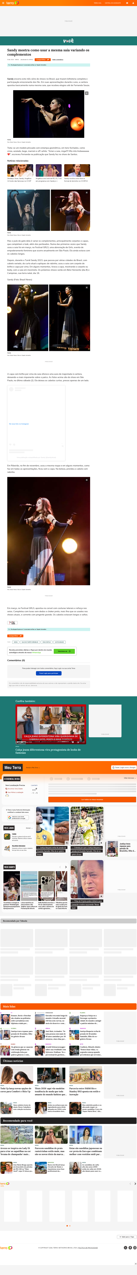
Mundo (13, 1044)
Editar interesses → (130, 778)
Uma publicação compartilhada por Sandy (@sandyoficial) (36, 457)
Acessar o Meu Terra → (33, 767)
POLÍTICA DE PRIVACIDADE (88, 1248)
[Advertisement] (120, 1108)
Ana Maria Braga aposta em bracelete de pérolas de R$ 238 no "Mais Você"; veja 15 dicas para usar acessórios (23, 1168)
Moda (16, 642)
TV (11, 1013)
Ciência (47, 1028)
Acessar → (29, 828)
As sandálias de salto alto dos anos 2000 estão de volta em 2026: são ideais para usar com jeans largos (92, 1168)
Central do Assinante (113, 3)
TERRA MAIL (97, 3)
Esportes (51, 1162)
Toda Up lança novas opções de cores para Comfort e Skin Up (15, 1090)
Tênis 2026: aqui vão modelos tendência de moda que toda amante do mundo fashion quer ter (50, 1091)
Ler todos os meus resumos (92, 799)
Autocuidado (59, 642)
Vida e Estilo (46, 642)
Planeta (82, 1013)
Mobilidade (49, 1013)
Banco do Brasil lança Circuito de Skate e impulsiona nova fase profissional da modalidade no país (56, 1168)
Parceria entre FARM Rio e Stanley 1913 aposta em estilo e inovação (84, 1091)
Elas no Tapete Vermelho (30, 642)
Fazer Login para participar (48, 673)
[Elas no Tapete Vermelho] (12, 622)
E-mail (127, 3)
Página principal (13, 3)
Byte (81, 1044)
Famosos (83, 1028)
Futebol (13, 1028)
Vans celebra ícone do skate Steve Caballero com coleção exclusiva (22, 1107)
